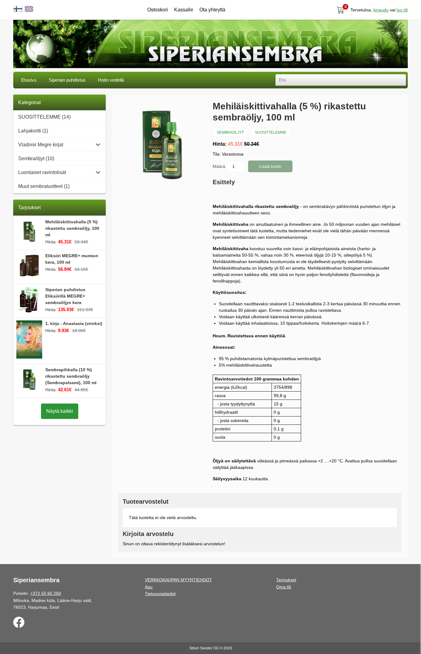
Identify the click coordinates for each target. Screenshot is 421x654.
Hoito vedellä (111, 80)
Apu (149, 586)
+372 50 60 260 (45, 593)
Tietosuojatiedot (160, 593)
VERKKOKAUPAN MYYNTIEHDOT (178, 579)
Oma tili (283, 586)
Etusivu (28, 80)
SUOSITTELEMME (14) (44, 117)
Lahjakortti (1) (33, 130)
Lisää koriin (270, 166)
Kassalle (183, 9)
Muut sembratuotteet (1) (44, 186)
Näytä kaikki (59, 411)
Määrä (220, 166)
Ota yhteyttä (212, 9)
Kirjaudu (381, 9)
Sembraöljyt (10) (36, 158)
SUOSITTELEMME (270, 132)
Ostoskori (157, 9)
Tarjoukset (286, 579)
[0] (340, 10)
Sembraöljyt (230, 132)
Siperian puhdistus (67, 80)
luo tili (402, 9)
